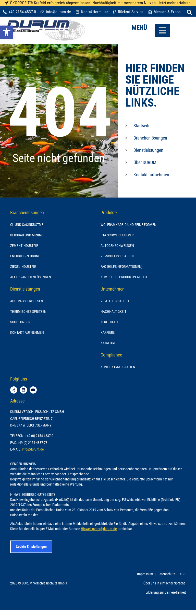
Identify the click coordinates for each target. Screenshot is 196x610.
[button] (189, 12)
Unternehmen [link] (113, 289)
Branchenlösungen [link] (27, 212)
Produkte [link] (109, 212)
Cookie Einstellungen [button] (31, 547)
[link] (6, 32)
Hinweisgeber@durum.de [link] (99, 529)
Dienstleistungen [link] (25, 289)
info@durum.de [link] (33, 449)
